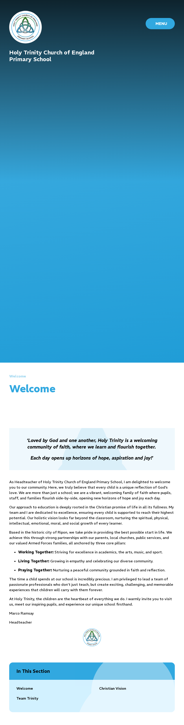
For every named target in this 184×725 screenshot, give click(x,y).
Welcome (17, 376)
